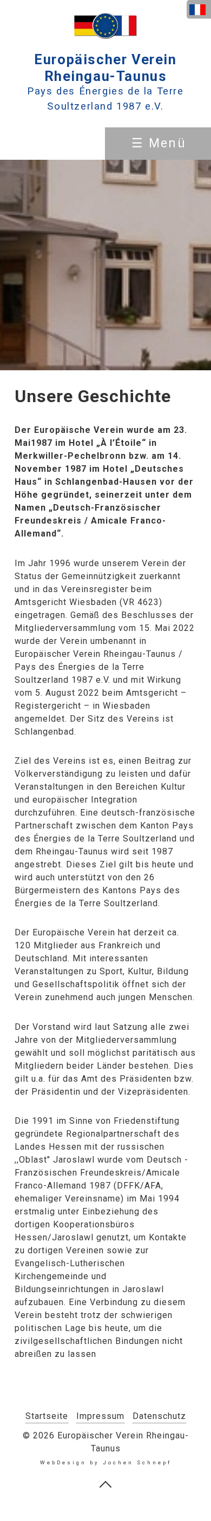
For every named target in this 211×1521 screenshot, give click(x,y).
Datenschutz (159, 1416)
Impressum (100, 1416)
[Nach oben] (105, 1484)
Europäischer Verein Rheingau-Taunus (105, 67)
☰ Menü (158, 143)
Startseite (46, 1416)
